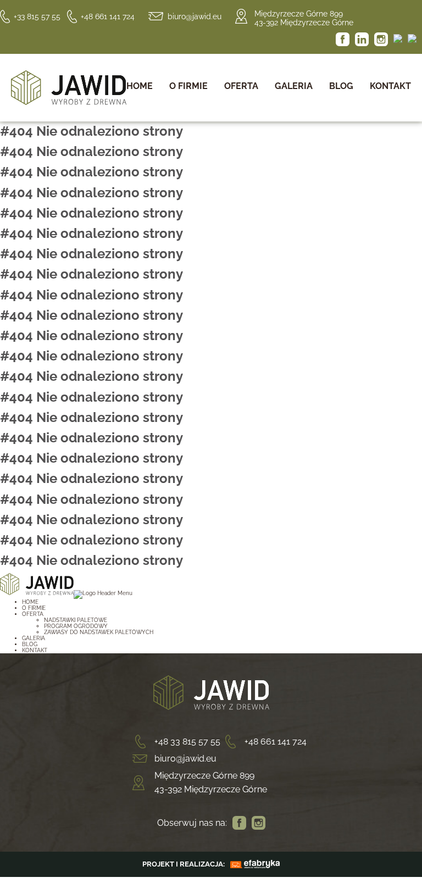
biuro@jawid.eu (194, 16)
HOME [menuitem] (30, 602)
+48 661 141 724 (108, 16)
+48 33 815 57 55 (187, 741)
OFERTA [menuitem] (32, 614)
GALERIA (294, 86)
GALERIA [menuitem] (33, 638)
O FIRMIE (188, 86)
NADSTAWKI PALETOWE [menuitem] (75, 620)
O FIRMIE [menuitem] (34, 608)
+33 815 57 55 (37, 16)
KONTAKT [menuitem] (34, 650)
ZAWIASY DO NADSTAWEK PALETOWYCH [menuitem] (98, 632)
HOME (139, 86)
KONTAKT (390, 86)
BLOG (341, 86)
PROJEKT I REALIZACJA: (183, 864)
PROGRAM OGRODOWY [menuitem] (76, 626)
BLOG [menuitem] (29, 644)
